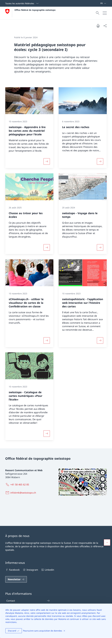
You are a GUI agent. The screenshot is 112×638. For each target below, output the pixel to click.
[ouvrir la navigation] (104, 13)
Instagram (32, 569)
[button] (107, 542)
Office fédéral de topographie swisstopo (35, 10)
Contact (10, 600)
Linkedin (49, 569)
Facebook (14, 569)
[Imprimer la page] (98, 26)
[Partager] (105, 26)
